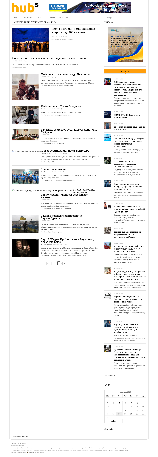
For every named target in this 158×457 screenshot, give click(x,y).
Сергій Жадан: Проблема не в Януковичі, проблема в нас (67, 240)
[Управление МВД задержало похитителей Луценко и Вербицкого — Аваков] (42, 190)
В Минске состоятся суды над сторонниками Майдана (69, 131)
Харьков (84, 255)
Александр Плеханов (50, 85)
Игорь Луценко (56, 208)
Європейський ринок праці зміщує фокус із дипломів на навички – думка (128, 186)
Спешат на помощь (53, 169)
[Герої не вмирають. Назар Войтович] (27, 151)
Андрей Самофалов (46, 244)
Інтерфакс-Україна (123, 450)
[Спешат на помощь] (25, 176)
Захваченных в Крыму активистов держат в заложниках (49, 58)
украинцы (61, 143)
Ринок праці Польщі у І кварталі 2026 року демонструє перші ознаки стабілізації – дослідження (129, 142)
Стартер (51, 17)
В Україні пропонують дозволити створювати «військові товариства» (125, 164)
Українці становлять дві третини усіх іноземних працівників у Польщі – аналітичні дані (126, 328)
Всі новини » (109, 375)
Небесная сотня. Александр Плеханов (65, 74)
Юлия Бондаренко (46, 172)
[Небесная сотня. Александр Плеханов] (25, 87)
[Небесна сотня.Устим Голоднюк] (25, 115)
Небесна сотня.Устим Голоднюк (61, 106)
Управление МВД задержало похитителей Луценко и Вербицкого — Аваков (68, 193)
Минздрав (70, 39)
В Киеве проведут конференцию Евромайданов (62, 217)
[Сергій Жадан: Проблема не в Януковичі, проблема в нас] (25, 248)
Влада (17, 17)
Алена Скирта (46, 153)
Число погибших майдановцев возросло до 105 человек (73, 30)
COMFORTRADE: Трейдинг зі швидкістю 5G (127, 116)
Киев (53, 232)
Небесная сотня (68, 85)
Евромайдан (58, 39)
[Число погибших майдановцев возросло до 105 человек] (30, 40)
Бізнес (41, 17)
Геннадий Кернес (49, 255)
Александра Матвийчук (61, 180)
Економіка (29, 17)
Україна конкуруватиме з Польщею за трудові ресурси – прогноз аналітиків (129, 299)
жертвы (64, 39)
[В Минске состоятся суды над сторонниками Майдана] (25, 134)
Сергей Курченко (76, 255)
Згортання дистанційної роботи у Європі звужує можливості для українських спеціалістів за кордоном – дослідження (130, 275)
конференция (58, 232)
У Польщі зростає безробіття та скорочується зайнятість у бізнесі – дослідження (129, 249)
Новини (65, 36)
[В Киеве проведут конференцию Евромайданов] (25, 224)
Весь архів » (109, 429)
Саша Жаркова (45, 109)
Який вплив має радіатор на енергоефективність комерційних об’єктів (127, 234)
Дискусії (55, 77)
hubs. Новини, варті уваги (25, 7)
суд (57, 143)
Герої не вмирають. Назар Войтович (65, 150)
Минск (53, 143)
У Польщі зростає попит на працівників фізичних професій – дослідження (129, 209)
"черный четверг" (49, 115)
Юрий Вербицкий (66, 208)
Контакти (63, 17)
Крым (24, 67)
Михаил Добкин (66, 255)
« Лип (113, 421)
